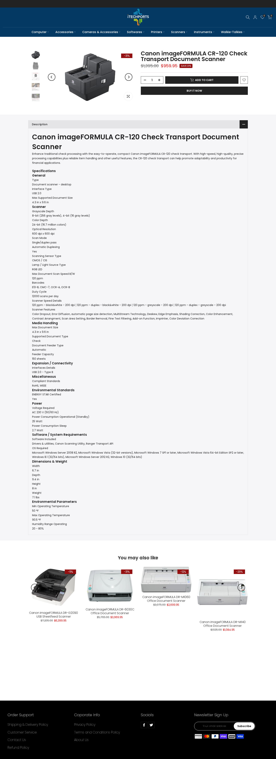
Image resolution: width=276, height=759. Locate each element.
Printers (156, 32)
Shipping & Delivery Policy (28, 724)
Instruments (203, 32)
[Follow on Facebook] (144, 725)
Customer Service (22, 732)
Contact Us (17, 739)
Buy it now (194, 91)
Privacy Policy (84, 724)
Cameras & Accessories (100, 32)
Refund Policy (18, 747)
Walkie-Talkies (231, 32)
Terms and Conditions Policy (97, 732)
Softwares (134, 32)
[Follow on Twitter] (151, 725)
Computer (39, 32)
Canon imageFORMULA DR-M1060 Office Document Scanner (166, 599)
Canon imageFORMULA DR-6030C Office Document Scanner (110, 611)
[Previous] (51, 77)
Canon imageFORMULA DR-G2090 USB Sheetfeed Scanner (53, 615)
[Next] (128, 77)
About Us (81, 739)
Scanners (178, 32)
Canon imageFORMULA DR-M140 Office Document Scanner (223, 624)
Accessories (64, 32)
